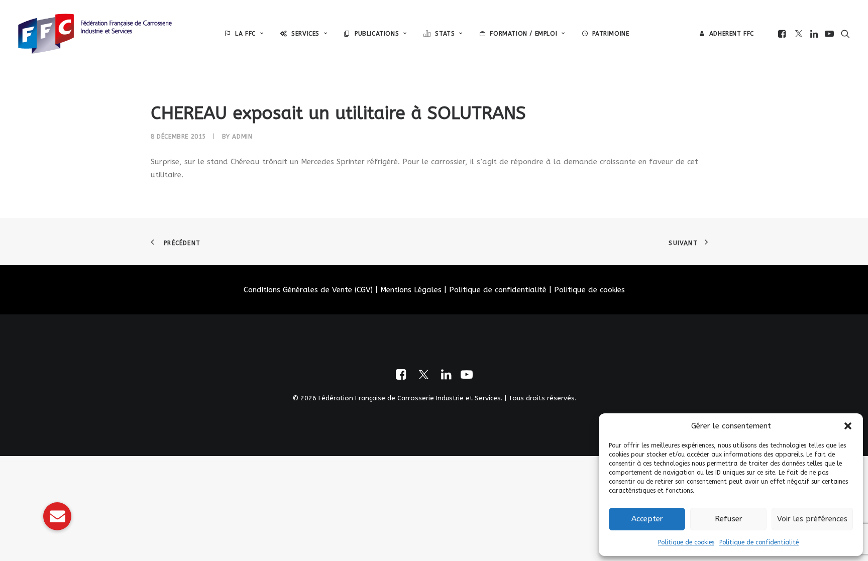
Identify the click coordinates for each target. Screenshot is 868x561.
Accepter (647, 518)
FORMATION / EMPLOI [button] (523, 33)
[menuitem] (244, 33)
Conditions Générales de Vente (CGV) (308, 289)
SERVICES (305, 33)
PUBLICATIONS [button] (377, 33)
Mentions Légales (411, 289)
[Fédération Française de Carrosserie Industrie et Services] (95, 34)
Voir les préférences (812, 518)
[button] (848, 426)
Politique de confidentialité (759, 542)
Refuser (728, 518)
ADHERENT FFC (731, 33)
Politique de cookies (686, 542)
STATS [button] (445, 33)
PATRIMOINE (610, 33)
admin (242, 136)
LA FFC (245, 33)
